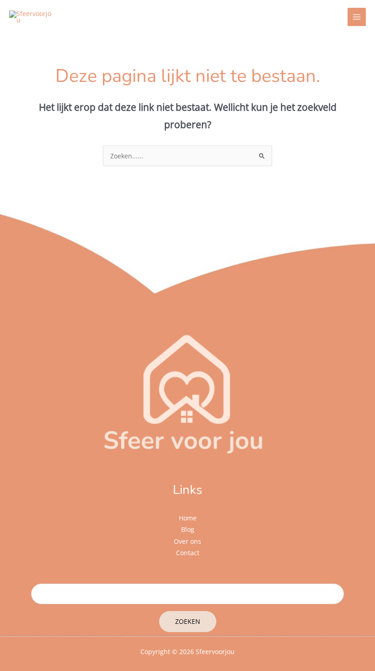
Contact (187, 552)
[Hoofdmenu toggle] (357, 17)
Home (188, 518)
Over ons (187, 541)
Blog (187, 529)
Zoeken (187, 621)
